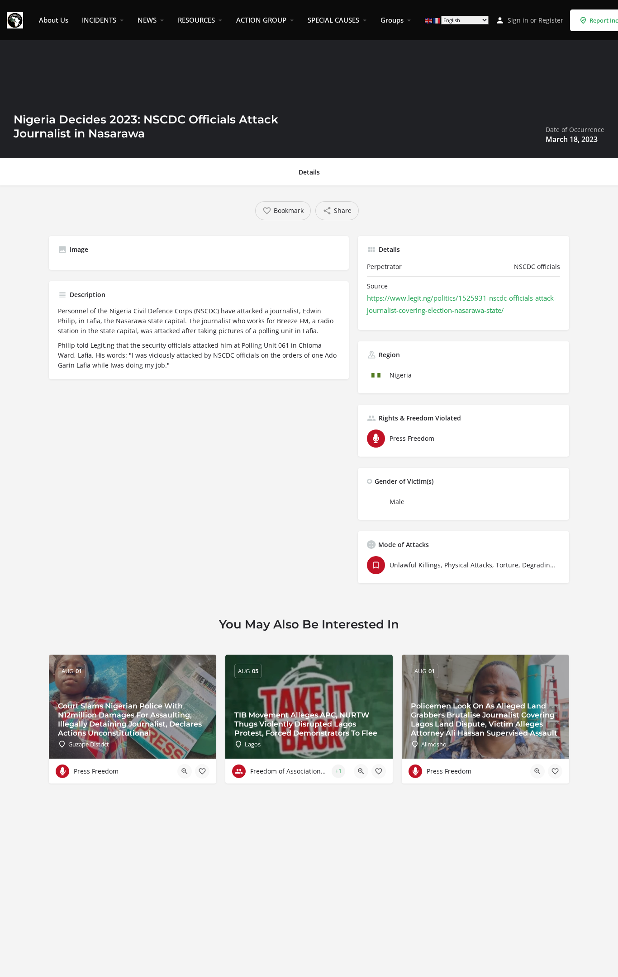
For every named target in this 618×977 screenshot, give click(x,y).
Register (550, 20)
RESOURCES (196, 19)
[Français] (437, 20)
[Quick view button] (184, 771)
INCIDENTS (99, 19)
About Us (53, 19)
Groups (392, 19)
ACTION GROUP (261, 19)
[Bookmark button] (202, 771)
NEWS (147, 19)
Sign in (518, 20)
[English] (429, 20)
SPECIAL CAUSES (333, 19)
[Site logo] (16, 19)
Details (309, 172)
